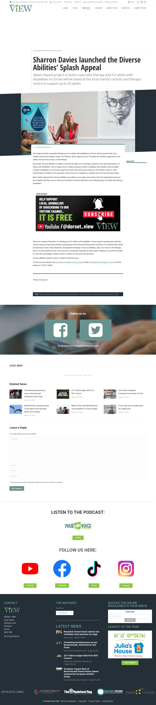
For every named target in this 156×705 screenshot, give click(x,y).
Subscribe (130, 612)
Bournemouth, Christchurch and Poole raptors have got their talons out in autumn (36, 408)
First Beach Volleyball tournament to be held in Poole (131, 392)
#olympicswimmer (71, 294)
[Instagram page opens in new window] (141, 2)
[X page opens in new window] (145, 2)
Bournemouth (68, 637)
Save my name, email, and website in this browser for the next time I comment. (37, 482)
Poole (38, 50)
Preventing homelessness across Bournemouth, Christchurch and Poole (34, 393)
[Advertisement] (78, 29)
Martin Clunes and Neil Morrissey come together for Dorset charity (84, 407)
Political (85, 661)
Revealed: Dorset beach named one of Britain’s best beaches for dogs (81, 633)
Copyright (82, 701)
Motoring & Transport (80, 680)
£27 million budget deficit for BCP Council (82, 392)
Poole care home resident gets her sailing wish (131, 407)
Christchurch (77, 651)
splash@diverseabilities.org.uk (101, 262)
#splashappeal (99, 294)
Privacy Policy (94, 701)
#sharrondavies (86, 294)
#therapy (109, 294)
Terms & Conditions (68, 701)
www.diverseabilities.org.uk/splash (69, 262)
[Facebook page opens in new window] (138, 2)
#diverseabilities (46, 294)
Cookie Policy (107, 701)
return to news (57, 50)
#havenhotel (58, 294)
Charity (35, 50)
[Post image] (15, 394)
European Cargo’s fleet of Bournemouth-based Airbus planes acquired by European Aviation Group (81, 673)
